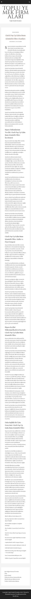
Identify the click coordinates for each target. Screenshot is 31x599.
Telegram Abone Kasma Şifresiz (13, 577)
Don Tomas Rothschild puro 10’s (13, 555)
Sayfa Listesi (8, 575)
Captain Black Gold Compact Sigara (14, 542)
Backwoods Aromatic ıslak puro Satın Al (15, 545)
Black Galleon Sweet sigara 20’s (13, 516)
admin (20, 41)
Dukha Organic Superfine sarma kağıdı (15, 558)
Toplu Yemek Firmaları (15, 13)
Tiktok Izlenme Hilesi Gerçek (12, 579)
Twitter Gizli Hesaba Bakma (12, 581)
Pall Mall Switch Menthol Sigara (13, 548)
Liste (6, 573)
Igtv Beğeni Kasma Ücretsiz (12, 571)
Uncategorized (15, 32)
